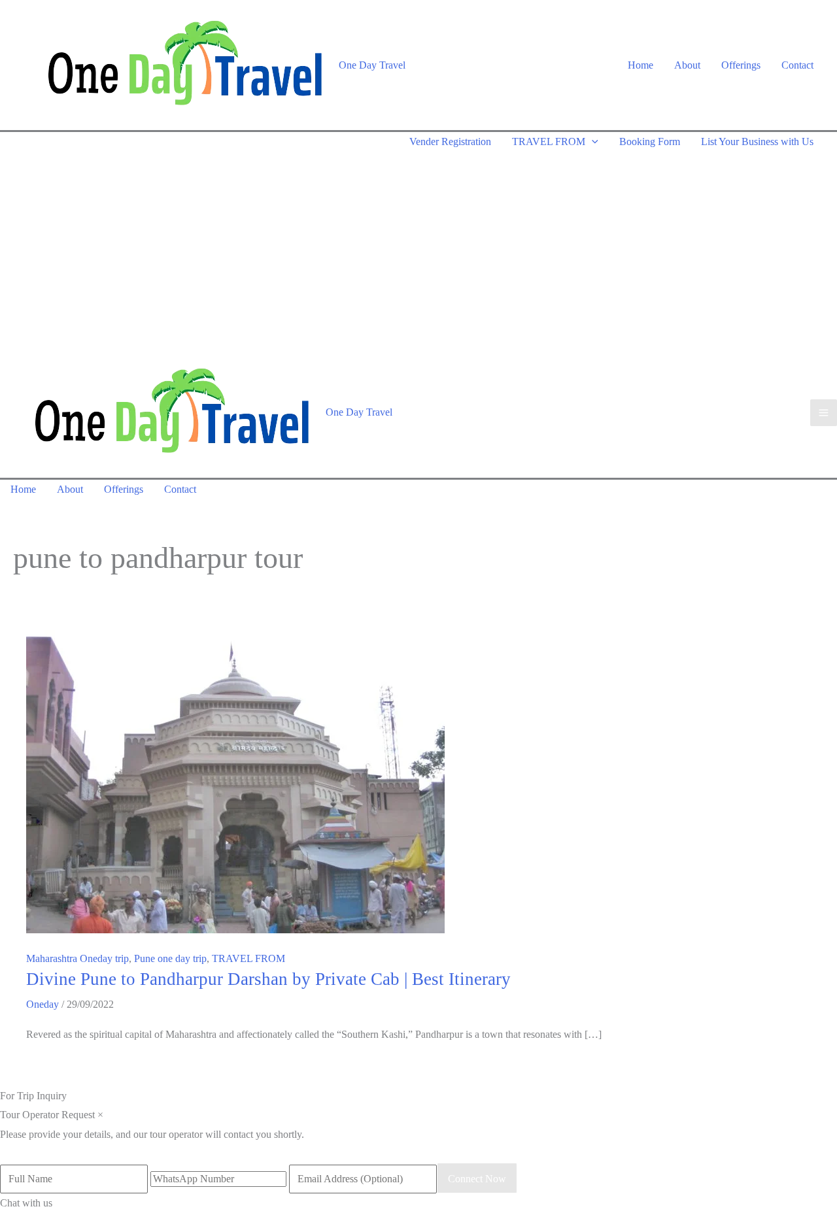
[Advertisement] (418, 249)
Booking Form (649, 141)
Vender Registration (450, 141)
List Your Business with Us (757, 141)
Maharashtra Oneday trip (77, 958)
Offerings (740, 65)
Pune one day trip (170, 958)
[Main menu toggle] (823, 412)
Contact (797, 65)
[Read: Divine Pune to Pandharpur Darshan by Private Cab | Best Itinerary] (235, 774)
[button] (591, 141)
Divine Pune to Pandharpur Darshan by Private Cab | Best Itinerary (268, 979)
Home (640, 65)
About (687, 65)
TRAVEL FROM (548, 141)
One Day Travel (372, 65)
